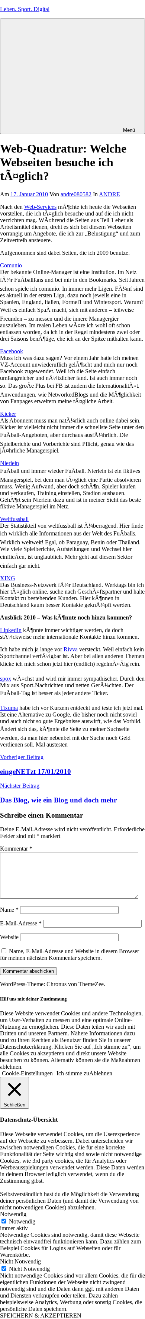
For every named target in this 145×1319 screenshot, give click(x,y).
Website (9, 937)
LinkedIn (11, 630)
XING (7, 578)
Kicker (8, 414)
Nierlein (9, 463)
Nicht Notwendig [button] (20, 1261)
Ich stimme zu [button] (73, 1073)
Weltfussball (14, 519)
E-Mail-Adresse (21, 923)
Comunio (11, 265)
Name (9, 909)
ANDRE (109, 194)
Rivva (71, 649)
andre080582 (76, 194)
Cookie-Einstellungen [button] (27, 1073)
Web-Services (40, 207)
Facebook (11, 351)
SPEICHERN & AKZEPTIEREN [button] (40, 1315)
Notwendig (22, 1221)
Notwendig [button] (13, 1214)
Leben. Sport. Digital (24, 9)
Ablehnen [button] (100, 1073)
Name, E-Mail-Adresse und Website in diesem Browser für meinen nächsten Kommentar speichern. (69, 954)
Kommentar (16, 848)
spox (5, 678)
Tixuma (9, 708)
